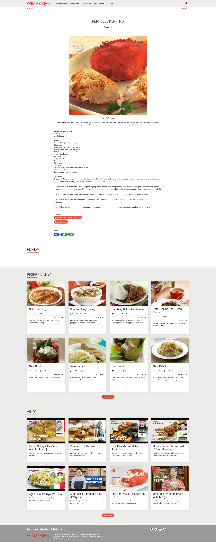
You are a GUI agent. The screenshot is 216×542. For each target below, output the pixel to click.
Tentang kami (32, 529)
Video (111, 3)
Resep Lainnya (108, 397)
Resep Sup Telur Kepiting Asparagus (68, 217)
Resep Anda (75, 3)
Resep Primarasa (61, 3)
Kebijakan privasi (58, 529)
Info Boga (86, 3)
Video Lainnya (108, 515)
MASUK (184, 8)
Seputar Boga (99, 3)
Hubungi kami (44, 529)
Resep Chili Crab (61, 222)
